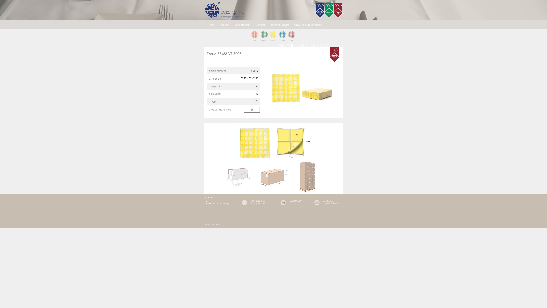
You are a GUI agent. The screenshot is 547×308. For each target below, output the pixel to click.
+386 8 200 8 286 (258, 203)
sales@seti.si (328, 201)
